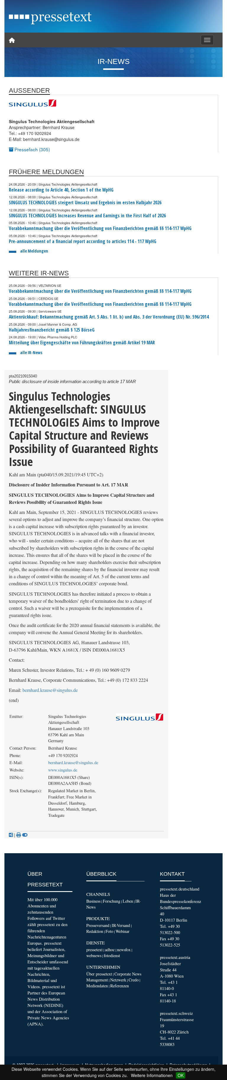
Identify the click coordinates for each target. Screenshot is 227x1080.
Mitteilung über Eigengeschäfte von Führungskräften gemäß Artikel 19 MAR (82, 343)
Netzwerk (118, 980)
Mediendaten (97, 986)
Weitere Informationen (152, 1075)
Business (93, 901)
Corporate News (127, 974)
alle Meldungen (34, 251)
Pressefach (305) (31, 149)
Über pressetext (99, 974)
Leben (128, 901)
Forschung (111, 901)
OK (181, 1075)
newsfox (124, 949)
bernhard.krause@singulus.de (50, 690)
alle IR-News (31, 352)
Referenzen (119, 986)
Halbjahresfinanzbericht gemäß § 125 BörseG (52, 330)
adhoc (110, 949)
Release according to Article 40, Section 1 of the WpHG (61, 190)
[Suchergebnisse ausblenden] (24, 835)
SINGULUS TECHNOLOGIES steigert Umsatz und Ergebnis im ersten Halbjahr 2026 (85, 203)
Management (97, 980)
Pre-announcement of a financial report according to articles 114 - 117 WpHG (82, 241)
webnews (93, 955)
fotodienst (112, 955)
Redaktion (94, 931)
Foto (109, 931)
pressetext (94, 949)
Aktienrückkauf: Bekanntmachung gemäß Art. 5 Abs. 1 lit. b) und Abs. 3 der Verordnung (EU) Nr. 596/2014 (109, 317)
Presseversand (97, 925)
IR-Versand (121, 925)
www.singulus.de (62, 770)
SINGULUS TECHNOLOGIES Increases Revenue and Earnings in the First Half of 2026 (87, 216)
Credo (134, 980)
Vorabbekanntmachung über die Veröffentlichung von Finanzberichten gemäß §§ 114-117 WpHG (100, 228)
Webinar (122, 931)
